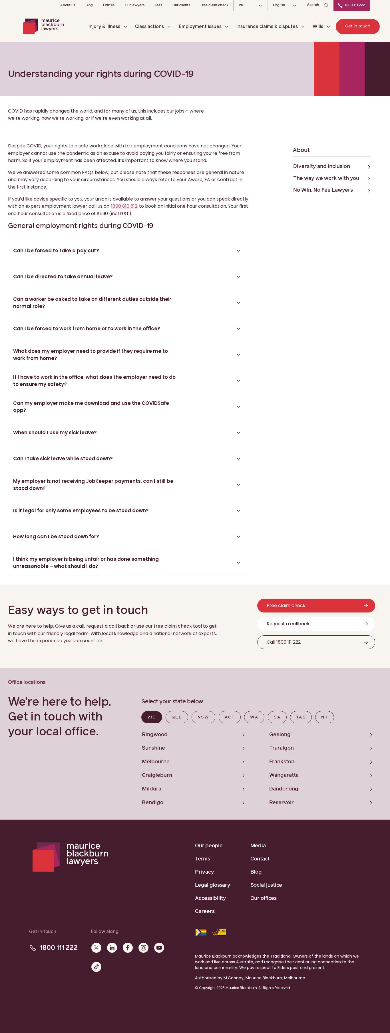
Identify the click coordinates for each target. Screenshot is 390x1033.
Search (313, 5)
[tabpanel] (261, 767)
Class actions (149, 26)
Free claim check (214, 5)
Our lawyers (134, 5)
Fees (158, 5)
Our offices (263, 898)
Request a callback (288, 623)
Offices (108, 5)
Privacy (204, 872)
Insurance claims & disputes (267, 26)
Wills (318, 26)
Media (258, 845)
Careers (204, 911)
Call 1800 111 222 (284, 642)
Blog (89, 5)
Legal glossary (212, 885)
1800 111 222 (355, 5)
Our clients (181, 5)
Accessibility (210, 898)
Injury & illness (104, 26)
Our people (209, 845)
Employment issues (200, 26)
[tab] (151, 717)
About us (67, 5)
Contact (260, 859)
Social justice (266, 885)
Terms (202, 859)
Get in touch (357, 26)
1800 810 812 (124, 206)
